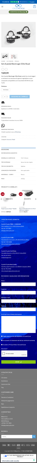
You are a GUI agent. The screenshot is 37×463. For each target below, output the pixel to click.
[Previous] (4, 34)
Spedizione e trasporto (8, 407)
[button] (2, 7)
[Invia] (34, 436)
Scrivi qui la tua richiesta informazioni (11, 314)
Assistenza (4, 381)
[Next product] (2, 69)
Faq (2, 387)
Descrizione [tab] (5, 149)
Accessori (10, 61)
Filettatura (4, 86)
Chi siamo (4, 377)
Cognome (4, 289)
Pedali (17, 61)
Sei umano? (4, 348)
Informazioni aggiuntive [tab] (9, 153)
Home (3, 61)
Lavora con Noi (5, 384)
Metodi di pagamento (7, 400)
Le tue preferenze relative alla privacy (20, 456)
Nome (3, 280)
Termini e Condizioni (7, 397)
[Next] (32, 34)
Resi (2, 404)
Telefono (4, 306)
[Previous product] (6, 69)
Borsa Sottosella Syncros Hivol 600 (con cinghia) (27, 209)
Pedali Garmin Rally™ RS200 (8, 208)
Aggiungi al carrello (19, 96)
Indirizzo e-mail (6, 297)
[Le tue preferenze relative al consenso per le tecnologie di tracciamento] (34, 460)
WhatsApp (18, 132)
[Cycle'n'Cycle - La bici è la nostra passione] (18, 7)
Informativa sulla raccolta (10, 461)
